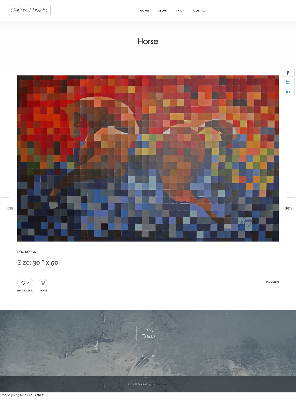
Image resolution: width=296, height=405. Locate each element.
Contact (200, 10)
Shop (180, 10)
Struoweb (162, 384)
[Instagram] (153, 356)
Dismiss (39, 395)
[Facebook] (142, 356)
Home (144, 10)
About (163, 10)
